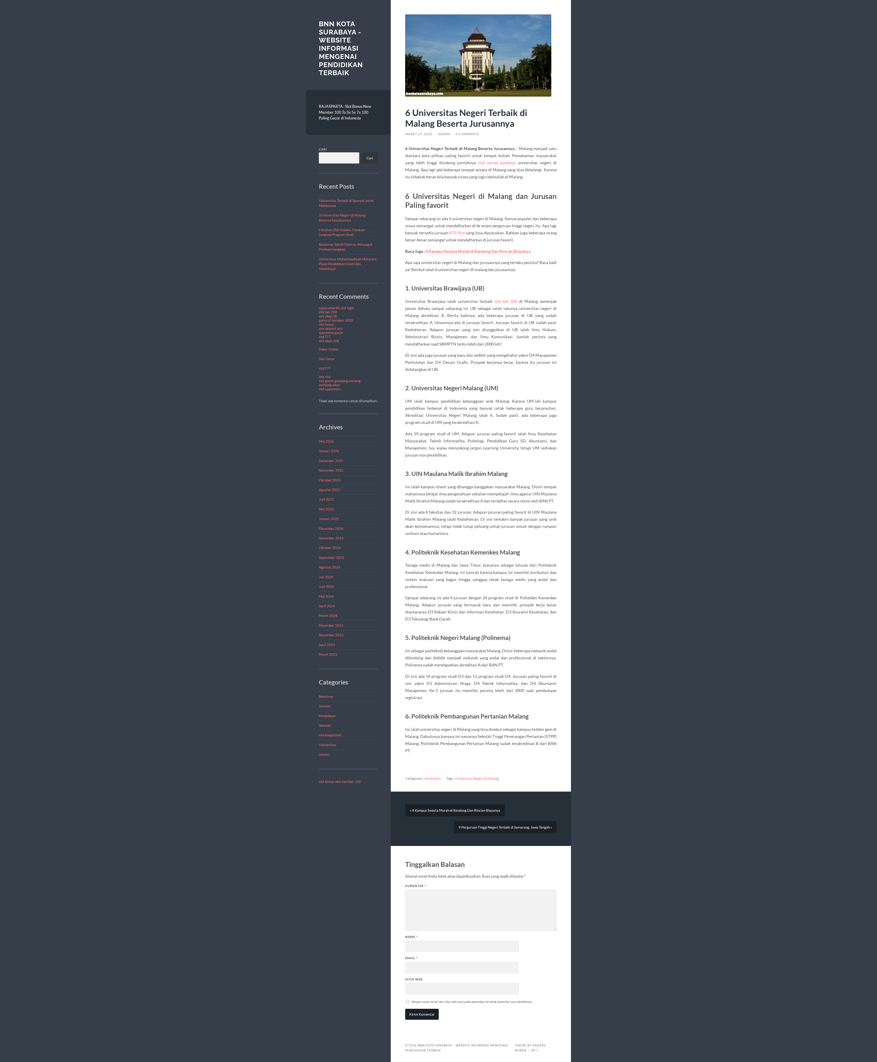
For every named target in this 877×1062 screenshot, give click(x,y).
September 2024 (331, 557)
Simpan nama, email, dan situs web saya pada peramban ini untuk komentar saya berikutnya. (472, 1002)
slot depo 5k (328, 316)
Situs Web (414, 979)
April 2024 (327, 606)
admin (444, 134)
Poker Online (328, 349)
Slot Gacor (327, 359)
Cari (323, 149)
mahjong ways (329, 385)
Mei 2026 (326, 441)
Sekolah (325, 725)
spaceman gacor (331, 332)
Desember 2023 (331, 625)
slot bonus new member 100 (340, 781)
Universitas (327, 745)
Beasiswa (326, 696)
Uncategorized (330, 735)
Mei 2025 (326, 509)
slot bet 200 (328, 312)
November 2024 (331, 538)
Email (411, 958)
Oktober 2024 (330, 548)
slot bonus (326, 324)
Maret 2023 (328, 654)
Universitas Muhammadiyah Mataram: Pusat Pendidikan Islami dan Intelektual (348, 264)
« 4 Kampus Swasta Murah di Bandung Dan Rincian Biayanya (455, 810)
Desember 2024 (331, 528)
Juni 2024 (326, 586)
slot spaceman (329, 389)
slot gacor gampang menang (340, 381)
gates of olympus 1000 (336, 320)
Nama (411, 937)
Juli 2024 (326, 577)
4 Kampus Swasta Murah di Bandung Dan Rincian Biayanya (478, 251)
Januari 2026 (329, 451)
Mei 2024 (326, 596)
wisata (324, 754)
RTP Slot (457, 232)
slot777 (325, 337)
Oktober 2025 (330, 480)
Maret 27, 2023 (418, 134)
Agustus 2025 (329, 490)
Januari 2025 (329, 519)
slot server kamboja (497, 162)
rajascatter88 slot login (336, 308)
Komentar (415, 886)
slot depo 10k (329, 341)
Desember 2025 (331, 461)
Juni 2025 (326, 499)
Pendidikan (327, 716)
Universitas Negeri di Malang (477, 778)
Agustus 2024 (329, 567)
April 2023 (327, 645)
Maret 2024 (328, 615)
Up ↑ (535, 1050)
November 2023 (331, 635)
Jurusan (325, 706)
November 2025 (331, 470)
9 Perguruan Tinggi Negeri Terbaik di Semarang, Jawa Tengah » (505, 827)
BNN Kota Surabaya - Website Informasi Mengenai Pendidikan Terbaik (341, 48)
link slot (325, 377)
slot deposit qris (331, 328)
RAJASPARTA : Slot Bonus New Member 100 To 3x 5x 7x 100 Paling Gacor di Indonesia (345, 112)
